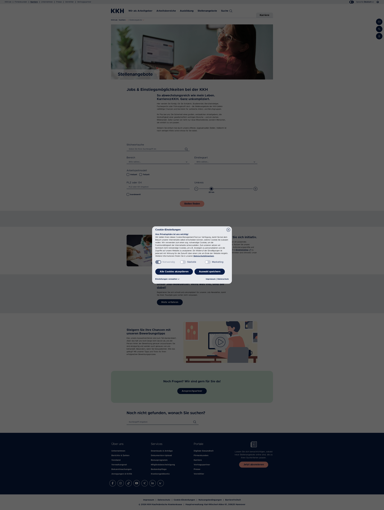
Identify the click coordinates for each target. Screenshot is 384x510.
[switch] (183, 262)
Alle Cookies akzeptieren (174, 271)
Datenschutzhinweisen (204, 256)
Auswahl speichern (209, 271)
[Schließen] (228, 230)
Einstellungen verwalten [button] (166, 279)
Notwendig (168, 262)
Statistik (191, 262)
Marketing (217, 262)
